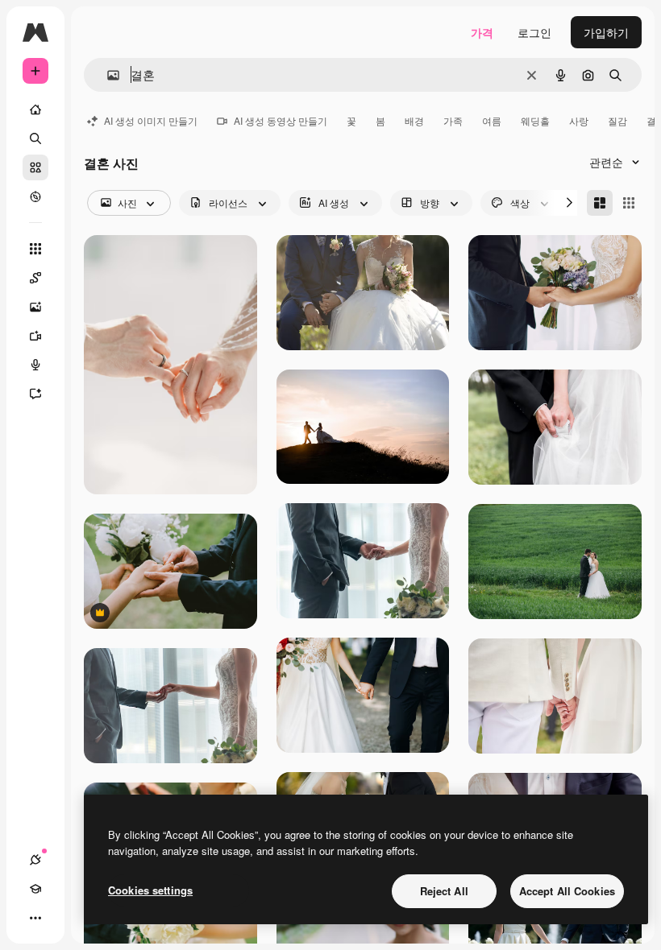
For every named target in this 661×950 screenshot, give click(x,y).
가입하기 (606, 32)
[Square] (629, 203)
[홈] (35, 109)
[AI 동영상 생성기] (35, 336)
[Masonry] (600, 203)
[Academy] (35, 889)
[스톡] (35, 167)
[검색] (35, 138)
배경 (414, 120)
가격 (482, 32)
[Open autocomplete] (107, 75)
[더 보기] (35, 918)
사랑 (578, 120)
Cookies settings (150, 890)
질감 (617, 120)
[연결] (35, 860)
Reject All (444, 890)
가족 (453, 120)
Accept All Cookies (567, 890)
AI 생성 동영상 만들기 (280, 120)
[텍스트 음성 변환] (35, 365)
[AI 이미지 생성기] (35, 307)
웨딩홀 (535, 120)
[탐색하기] (35, 196)
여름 (491, 120)
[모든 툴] (35, 249)
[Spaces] (35, 278)
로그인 (534, 32)
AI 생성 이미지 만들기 (150, 120)
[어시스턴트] (35, 394)
